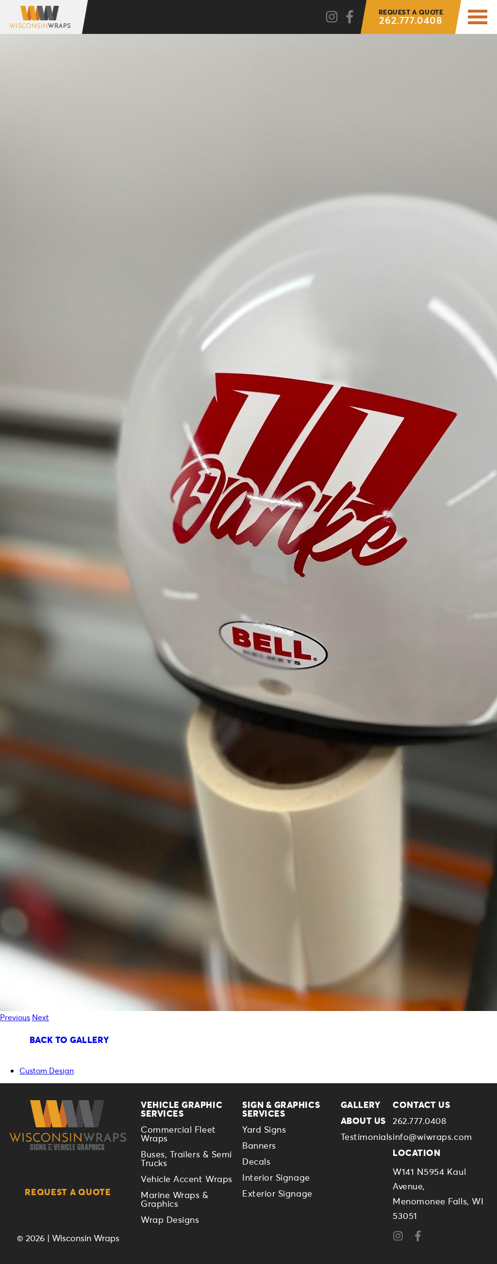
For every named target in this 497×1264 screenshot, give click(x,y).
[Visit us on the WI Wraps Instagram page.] (402, 1238)
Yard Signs (264, 1129)
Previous (15, 1017)
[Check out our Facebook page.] (350, 17)
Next (40, 1017)
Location (416, 1152)
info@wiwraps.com (432, 1136)
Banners (259, 1145)
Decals (256, 1161)
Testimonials (367, 1136)
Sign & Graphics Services (281, 1109)
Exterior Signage (277, 1193)
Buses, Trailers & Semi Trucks (186, 1158)
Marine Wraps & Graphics (175, 1199)
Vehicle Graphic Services (181, 1109)
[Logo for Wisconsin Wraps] (40, 17)
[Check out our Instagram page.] (332, 17)
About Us (363, 1120)
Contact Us (421, 1104)
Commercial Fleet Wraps (178, 1133)
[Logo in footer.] (68, 1125)
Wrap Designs (170, 1219)
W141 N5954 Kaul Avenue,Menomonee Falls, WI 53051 (438, 1194)
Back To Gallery (69, 1039)
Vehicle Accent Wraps (186, 1179)
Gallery (361, 1104)
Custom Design (46, 1070)
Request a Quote (68, 1191)
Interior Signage (276, 1177)
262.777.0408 (411, 17)
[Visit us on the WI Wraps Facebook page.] (422, 1238)
